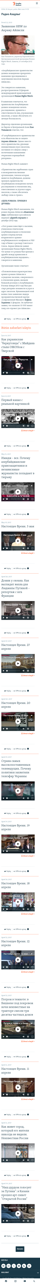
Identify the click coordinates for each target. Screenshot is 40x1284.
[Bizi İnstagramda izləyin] (15, 1281)
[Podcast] (29, 1266)
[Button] (7, 319)
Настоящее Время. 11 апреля (17, 1081)
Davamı (20, 1249)
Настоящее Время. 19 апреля (17, 838)
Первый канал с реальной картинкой (21, 413)
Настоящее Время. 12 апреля (17, 954)
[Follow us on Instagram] (8, 1266)
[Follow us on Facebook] (3, 1266)
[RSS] (24, 1266)
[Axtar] (34, 1281)
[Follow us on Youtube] (19, 1266)
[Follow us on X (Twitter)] (14, 1266)
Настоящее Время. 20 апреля (17, 715)
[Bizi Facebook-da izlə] (6, 1281)
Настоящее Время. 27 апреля (17, 657)
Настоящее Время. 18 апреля (17, 896)
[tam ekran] (32, 372)
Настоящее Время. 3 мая (15, 535)
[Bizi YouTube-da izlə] (24, 1281)
